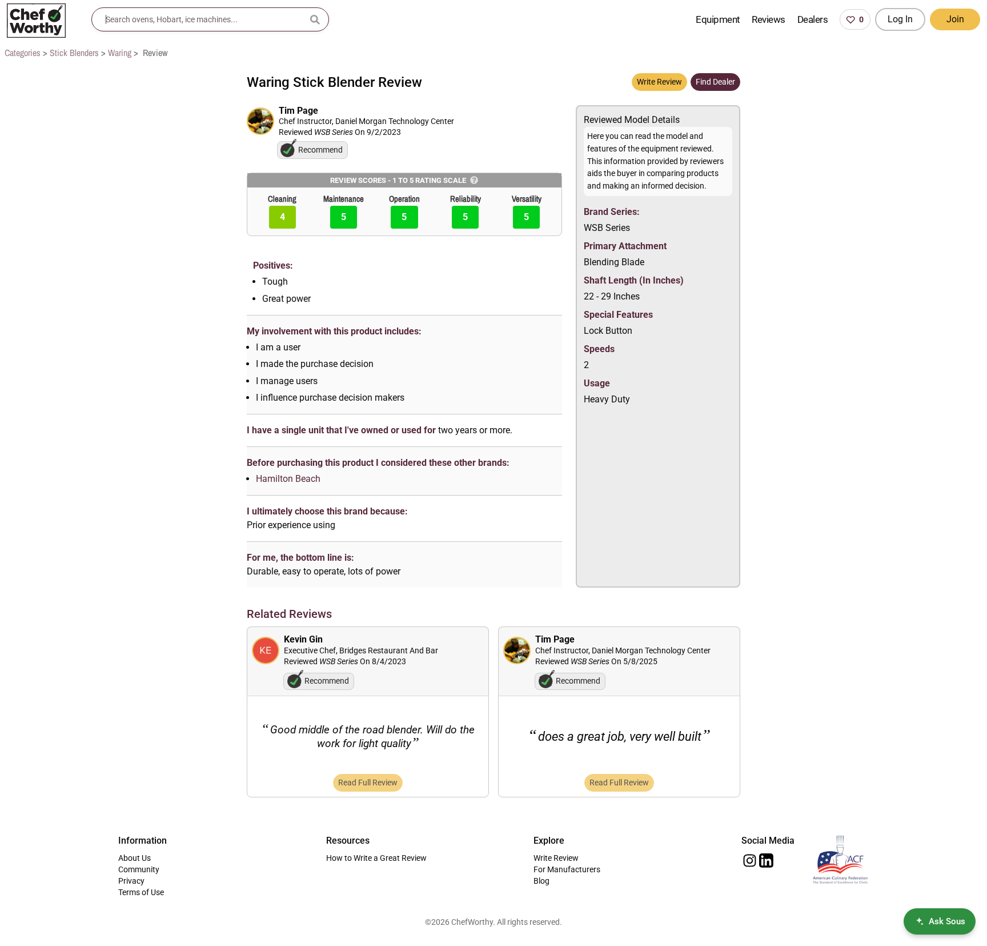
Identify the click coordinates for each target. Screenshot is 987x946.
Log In (900, 19)
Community (138, 869)
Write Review (659, 81)
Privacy (131, 880)
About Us (134, 858)
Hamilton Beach (288, 478)
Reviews (768, 19)
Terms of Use (141, 892)
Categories (23, 52)
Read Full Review (368, 782)
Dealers (812, 19)
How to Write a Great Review (376, 858)
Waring (119, 52)
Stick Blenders (74, 52)
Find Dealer (715, 81)
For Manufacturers (566, 869)
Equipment (718, 19)
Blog (541, 880)
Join (955, 19)
